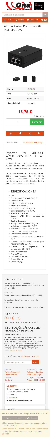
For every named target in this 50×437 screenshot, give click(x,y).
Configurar (7, 418)
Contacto (33, 19)
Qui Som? (8, 380)
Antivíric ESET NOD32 (36, 380)
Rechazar (18, 418)
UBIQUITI (31, 89)
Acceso (20, 19)
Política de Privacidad (15, 351)
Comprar (37, 121)
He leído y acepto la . (23, 356)
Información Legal (34, 369)
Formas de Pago (34, 374)
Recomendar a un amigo (33, 142)
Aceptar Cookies (31, 418)
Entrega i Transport (35, 377)
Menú (9, 19)
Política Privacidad (11, 372)
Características (12, 142)
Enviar (35, 362)
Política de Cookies (35, 372)
